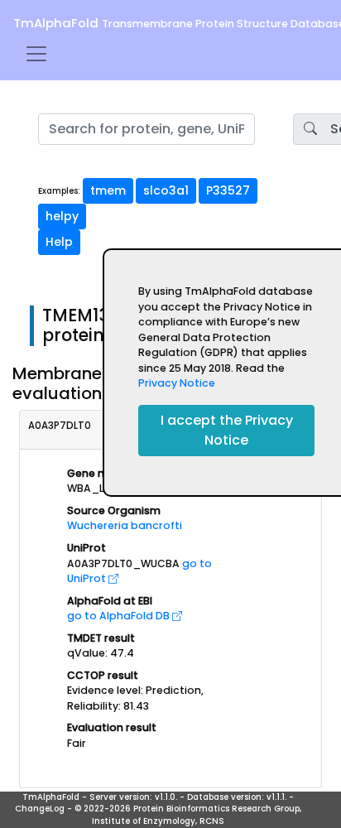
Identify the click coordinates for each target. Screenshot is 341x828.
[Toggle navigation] (36, 53)
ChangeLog (40, 808)
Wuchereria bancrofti (124, 525)
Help (59, 241)
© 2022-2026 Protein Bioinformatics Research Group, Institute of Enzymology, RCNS (187, 814)
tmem (108, 190)
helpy (62, 216)
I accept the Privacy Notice (227, 430)
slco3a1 (166, 190)
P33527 (228, 190)
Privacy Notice (176, 383)
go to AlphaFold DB (119, 616)
